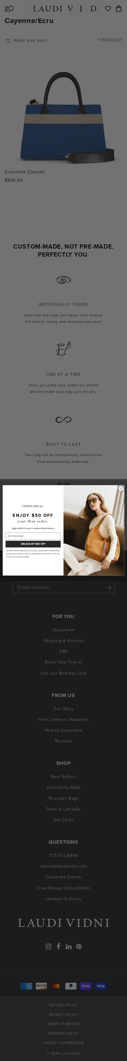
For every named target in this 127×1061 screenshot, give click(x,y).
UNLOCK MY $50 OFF (33, 544)
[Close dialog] (120, 488)
